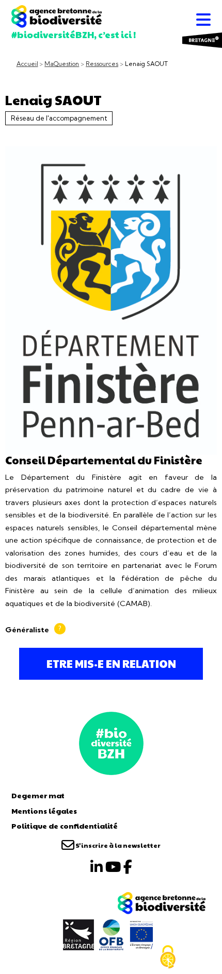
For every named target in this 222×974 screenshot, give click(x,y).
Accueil (27, 64)
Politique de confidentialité (64, 825)
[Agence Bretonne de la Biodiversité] (111, 742)
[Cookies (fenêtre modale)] (168, 957)
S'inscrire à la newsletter (117, 845)
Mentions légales (44, 810)
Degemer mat (38, 795)
